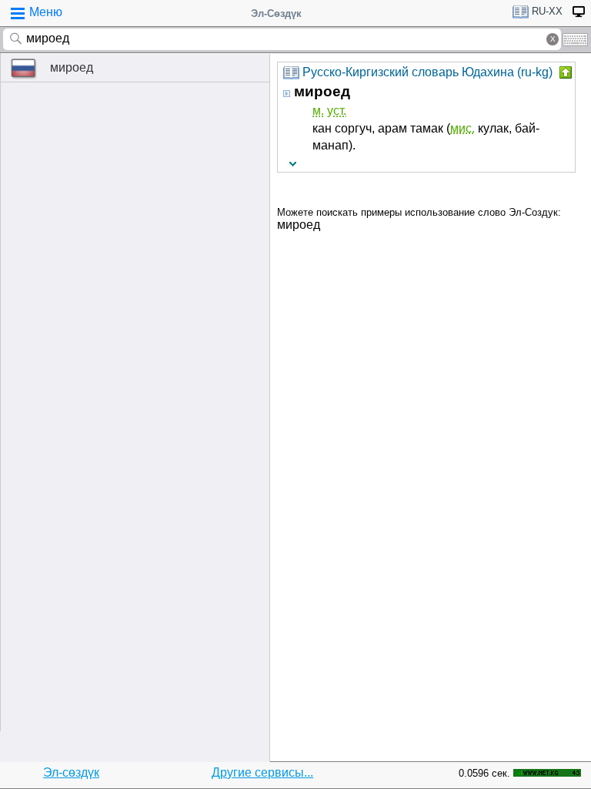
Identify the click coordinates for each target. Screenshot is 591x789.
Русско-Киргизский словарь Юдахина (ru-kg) (427, 72)
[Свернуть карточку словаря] (564, 72)
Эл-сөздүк (71, 772)
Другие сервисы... (262, 772)
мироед (71, 67)
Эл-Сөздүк (276, 13)
